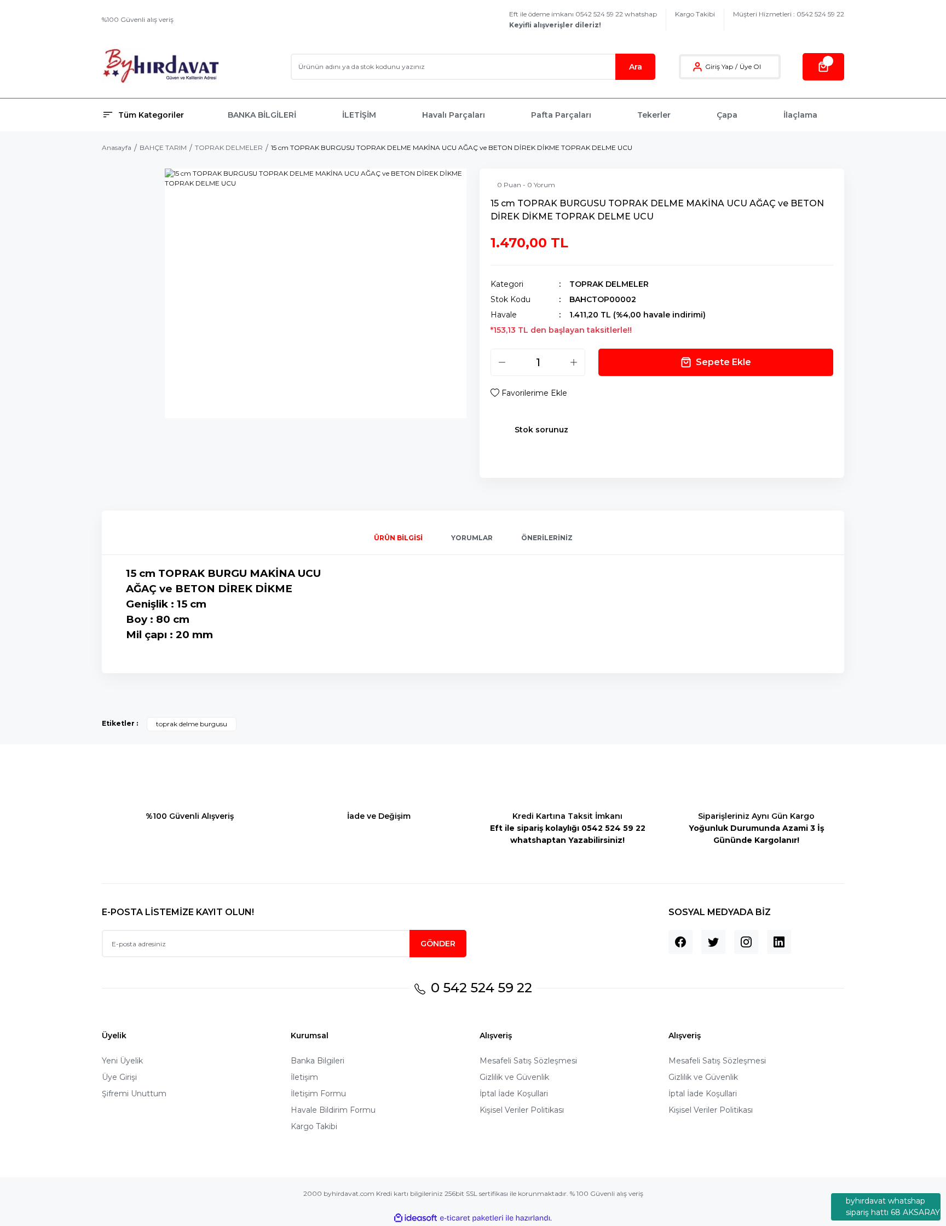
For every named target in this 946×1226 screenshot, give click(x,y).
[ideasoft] (415, 1218)
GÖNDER (437, 944)
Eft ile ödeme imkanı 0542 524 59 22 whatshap (583, 19)
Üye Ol (750, 66)
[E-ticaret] (472, 1218)
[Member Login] (697, 66)
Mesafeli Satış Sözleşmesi (528, 1061)
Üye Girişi (119, 1077)
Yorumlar (472, 538)
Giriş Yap (719, 66)
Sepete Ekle (723, 362)
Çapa (727, 115)
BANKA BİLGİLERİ (262, 115)
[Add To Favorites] (529, 393)
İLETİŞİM (359, 115)
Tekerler (654, 115)
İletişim (304, 1077)
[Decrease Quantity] (502, 362)
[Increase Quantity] (574, 362)
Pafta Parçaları (561, 115)
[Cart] (823, 66)
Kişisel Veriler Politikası (522, 1110)
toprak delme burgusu (191, 724)
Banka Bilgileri (317, 1061)
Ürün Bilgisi (398, 538)
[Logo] (161, 66)
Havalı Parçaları (453, 115)
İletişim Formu (318, 1093)
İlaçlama (800, 115)
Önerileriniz (547, 538)
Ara (635, 67)
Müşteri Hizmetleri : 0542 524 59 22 (788, 14)
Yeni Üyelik (122, 1061)
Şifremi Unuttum (134, 1093)
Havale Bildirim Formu (333, 1110)
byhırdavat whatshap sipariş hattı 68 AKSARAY (893, 1206)
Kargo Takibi (695, 14)
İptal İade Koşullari (514, 1093)
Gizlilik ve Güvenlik (514, 1077)
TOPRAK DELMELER (609, 284)
